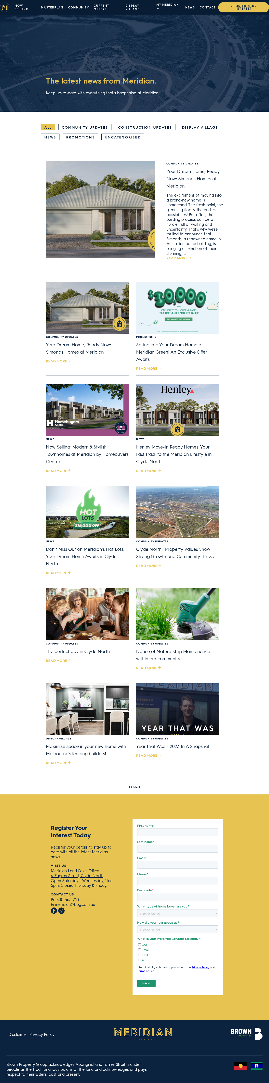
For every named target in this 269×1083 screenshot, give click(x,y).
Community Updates (85, 127)
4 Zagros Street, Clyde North (77, 875)
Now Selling (22, 7)
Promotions (80, 137)
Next (136, 787)
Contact (208, 7)
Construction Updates (145, 127)
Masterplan (52, 7)
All (48, 127)
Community (78, 7)
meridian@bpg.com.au (75, 904)
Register (243, 7)
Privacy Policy (42, 1034)
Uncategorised (123, 137)
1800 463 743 (67, 899)
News (190, 7)
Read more (177, 258)
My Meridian (167, 4)
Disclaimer (17, 1034)
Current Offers (101, 7)
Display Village (132, 7)
